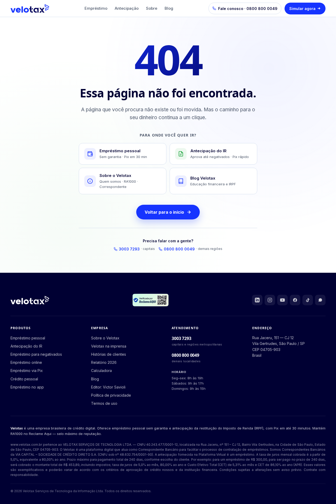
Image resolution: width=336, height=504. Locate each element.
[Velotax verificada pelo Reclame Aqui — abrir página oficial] (150, 300)
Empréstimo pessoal (27, 338)
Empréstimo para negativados (36, 354)
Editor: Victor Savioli (108, 387)
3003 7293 (137, 249)
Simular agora (302, 8)
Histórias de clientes (108, 354)
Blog (169, 8)
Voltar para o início (164, 212)
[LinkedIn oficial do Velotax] (257, 300)
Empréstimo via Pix (26, 370)
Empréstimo (96, 8)
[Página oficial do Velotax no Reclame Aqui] (320, 300)
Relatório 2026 (104, 362)
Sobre (151, 8)
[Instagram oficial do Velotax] (270, 300)
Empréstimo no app (27, 387)
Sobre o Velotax (105, 338)
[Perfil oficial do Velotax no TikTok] (307, 300)
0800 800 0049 (193, 249)
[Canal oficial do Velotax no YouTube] (282, 300)
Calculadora (101, 370)
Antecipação (127, 8)
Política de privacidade (111, 395)
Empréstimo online (26, 362)
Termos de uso (104, 403)
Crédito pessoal (24, 379)
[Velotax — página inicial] (29, 8)
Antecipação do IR (26, 346)
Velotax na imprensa (108, 346)
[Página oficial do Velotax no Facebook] (295, 300)
